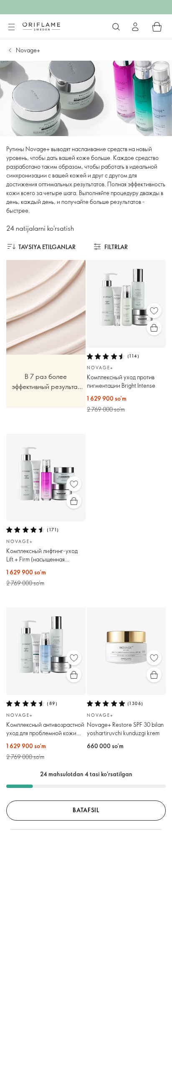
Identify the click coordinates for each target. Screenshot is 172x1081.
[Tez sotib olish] (154, 327)
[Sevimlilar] (154, 310)
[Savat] (157, 27)
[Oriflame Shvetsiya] (41, 26)
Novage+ (28, 50)
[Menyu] (11, 27)
